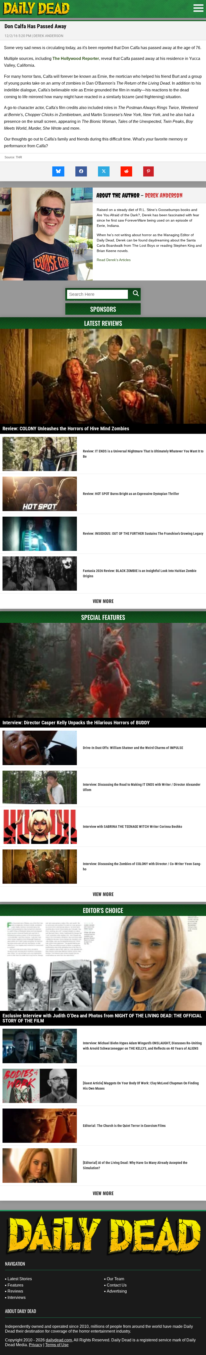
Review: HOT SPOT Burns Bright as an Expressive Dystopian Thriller (131, 494)
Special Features (103, 617)
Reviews (15, 1291)
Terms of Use (57, 1345)
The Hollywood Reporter (76, 58)
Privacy (35, 1345)
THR (19, 157)
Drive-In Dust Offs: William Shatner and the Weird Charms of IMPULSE (133, 748)
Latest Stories (20, 1279)
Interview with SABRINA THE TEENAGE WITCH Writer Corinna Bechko (132, 827)
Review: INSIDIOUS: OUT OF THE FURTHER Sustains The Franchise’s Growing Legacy (143, 533)
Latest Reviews (103, 323)
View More (103, 601)
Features (15, 1285)
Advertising (117, 1291)
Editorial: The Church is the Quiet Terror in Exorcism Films (124, 1126)
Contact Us (117, 1285)
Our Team (115, 1279)
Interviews (17, 1297)
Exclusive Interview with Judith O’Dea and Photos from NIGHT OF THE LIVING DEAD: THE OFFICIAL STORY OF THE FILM (102, 1018)
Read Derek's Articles (114, 260)
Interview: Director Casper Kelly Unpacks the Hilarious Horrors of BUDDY (76, 723)
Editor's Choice (103, 910)
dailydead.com (59, 1340)
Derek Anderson (48, 36)
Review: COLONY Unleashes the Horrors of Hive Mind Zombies (66, 428)
